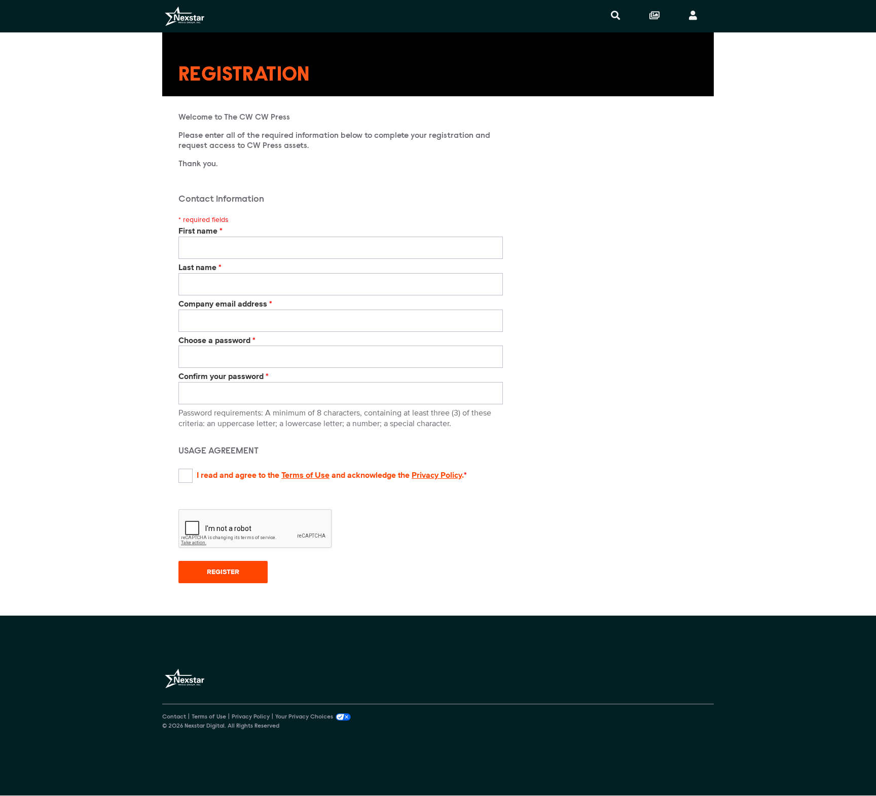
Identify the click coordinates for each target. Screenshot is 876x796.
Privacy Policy (437, 475)
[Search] (615, 16)
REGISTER (223, 571)
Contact (174, 717)
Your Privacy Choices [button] (304, 717)
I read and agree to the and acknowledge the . (332, 475)
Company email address (225, 304)
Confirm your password (223, 376)
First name (200, 231)
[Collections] (654, 16)
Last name (200, 267)
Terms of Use (305, 475)
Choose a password (217, 340)
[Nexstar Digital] (184, 16)
